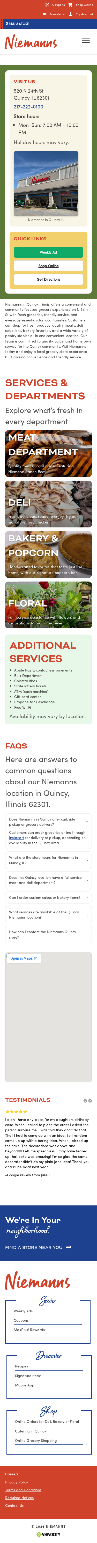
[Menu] (86, 40)
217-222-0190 (28, 106)
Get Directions (48, 279)
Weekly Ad (48, 252)
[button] (85, 1100)
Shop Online (49, 265)
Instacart (16, 837)
